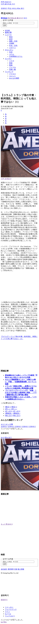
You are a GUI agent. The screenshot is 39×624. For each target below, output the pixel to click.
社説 (10, 52)
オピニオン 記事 (7, 424)
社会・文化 (13, 45)
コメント (12, 76)
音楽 (10, 63)
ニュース (8, 34)
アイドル (12, 67)
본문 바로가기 (6, 2)
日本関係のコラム (15, 56)
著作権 (10, 569)
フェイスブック (11, 609)
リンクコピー (10, 616)
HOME (7, 30)
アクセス (12, 74)
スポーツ (12, 48)
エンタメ (8, 58)
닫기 (25, 18)
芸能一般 (12, 69)
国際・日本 (13, 41)
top (2, 622)
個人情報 (20, 569)
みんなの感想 (14, 78)
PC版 (15, 569)
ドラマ (11, 61)
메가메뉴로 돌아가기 (15, 18)
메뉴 (5, 622)
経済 (10, 39)
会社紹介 (4, 569)
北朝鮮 (11, 43)
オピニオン (9, 50)
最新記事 (8, 32)
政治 (10, 37)
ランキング (9, 72)
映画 (10, 65)
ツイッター (9, 607)
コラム (11, 54)
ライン (7, 611)
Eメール (8, 614)
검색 (4, 25)
